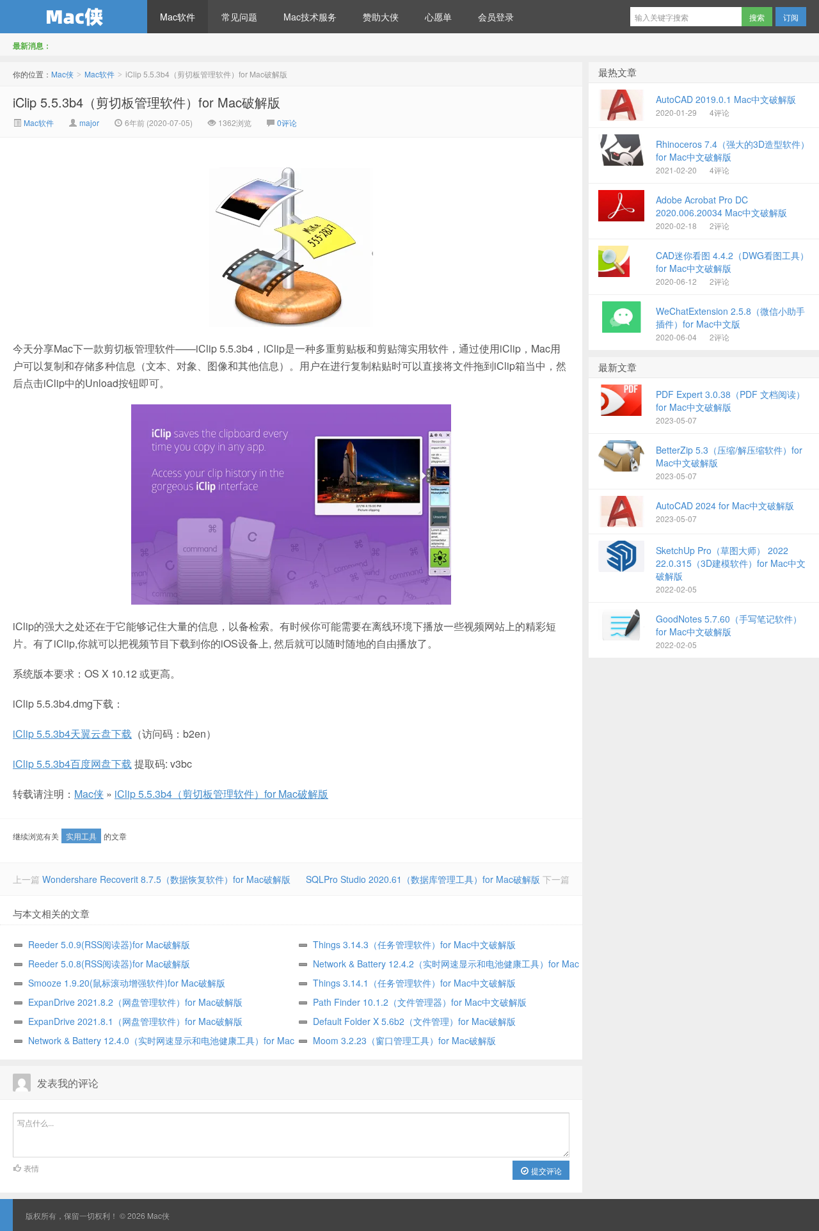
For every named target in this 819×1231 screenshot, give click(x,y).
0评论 (287, 122)
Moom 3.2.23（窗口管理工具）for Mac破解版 (404, 1040)
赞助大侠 (381, 16)
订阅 (791, 17)
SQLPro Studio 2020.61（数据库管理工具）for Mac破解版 (423, 879)
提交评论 (545, 1170)
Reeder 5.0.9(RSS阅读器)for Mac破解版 (109, 944)
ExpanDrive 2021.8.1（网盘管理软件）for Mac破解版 (135, 1021)
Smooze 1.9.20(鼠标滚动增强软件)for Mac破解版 (126, 982)
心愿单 (438, 16)
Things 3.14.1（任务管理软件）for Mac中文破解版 (414, 982)
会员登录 (496, 16)
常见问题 (239, 16)
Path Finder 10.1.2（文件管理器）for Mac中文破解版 (420, 1002)
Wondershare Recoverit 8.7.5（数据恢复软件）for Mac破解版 (166, 879)
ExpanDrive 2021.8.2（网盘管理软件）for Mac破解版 (135, 1002)
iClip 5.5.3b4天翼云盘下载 (72, 733)
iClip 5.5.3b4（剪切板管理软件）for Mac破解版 (146, 102)
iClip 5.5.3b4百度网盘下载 (72, 763)
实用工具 (81, 835)
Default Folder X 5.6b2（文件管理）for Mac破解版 (414, 1021)
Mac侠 (73, 16)
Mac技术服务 (310, 16)
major (89, 122)
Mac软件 (177, 16)
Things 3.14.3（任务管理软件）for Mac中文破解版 (414, 944)
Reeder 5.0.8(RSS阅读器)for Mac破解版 (109, 963)
